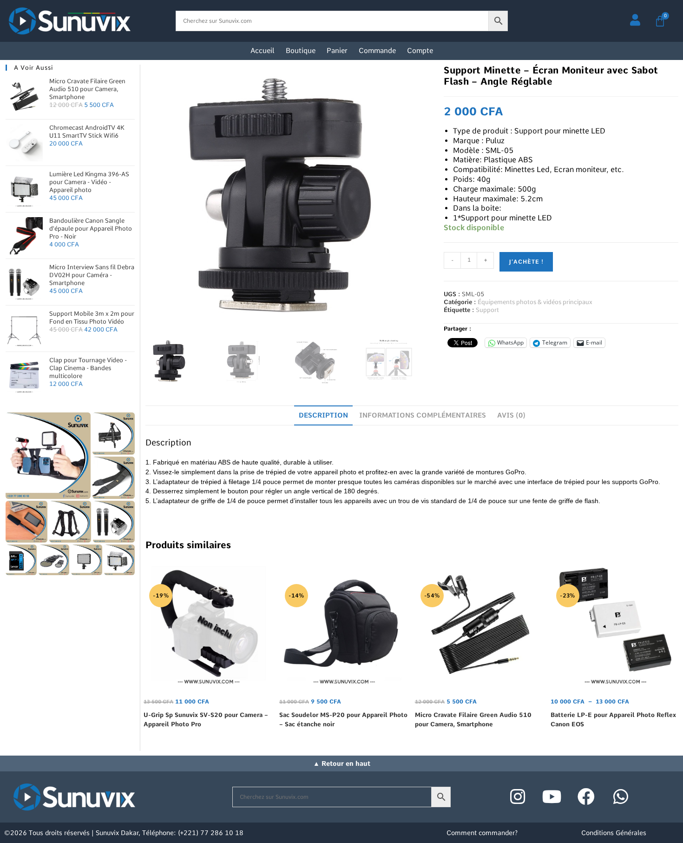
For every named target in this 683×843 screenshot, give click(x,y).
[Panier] (660, 21)
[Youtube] (552, 797)
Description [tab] (323, 415)
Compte (420, 50)
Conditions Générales (613, 832)
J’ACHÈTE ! (526, 262)
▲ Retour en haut (341, 763)
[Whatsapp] (621, 797)
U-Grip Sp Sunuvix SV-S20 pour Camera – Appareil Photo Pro (206, 719)
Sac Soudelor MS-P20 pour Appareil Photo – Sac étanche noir (343, 719)
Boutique (300, 50)
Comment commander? (482, 832)
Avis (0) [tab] (511, 415)
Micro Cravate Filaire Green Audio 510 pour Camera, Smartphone (473, 719)
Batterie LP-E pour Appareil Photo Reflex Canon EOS (613, 719)
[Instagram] (517, 797)
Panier (337, 50)
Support (487, 309)
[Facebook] (586, 797)
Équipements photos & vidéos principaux (535, 302)
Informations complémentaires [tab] (422, 415)
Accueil (262, 50)
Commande (377, 50)
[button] (48, 455)
